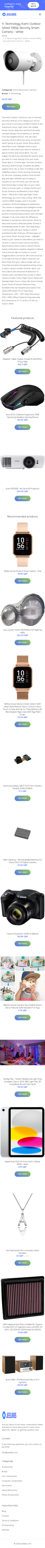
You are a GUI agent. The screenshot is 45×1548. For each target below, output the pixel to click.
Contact (5, 1516)
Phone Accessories (10, 1495)
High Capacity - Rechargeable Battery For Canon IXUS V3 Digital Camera (22, 861)
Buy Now (11, 107)
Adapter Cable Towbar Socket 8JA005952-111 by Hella (22, 360)
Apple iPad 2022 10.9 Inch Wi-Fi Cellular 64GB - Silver (22, 1162)
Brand (4, 1471)
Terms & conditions (10, 1520)
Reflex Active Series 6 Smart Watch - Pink (22, 571)
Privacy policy (8, 1525)
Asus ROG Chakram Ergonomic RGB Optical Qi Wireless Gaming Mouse (22, 415)
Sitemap (5, 1530)
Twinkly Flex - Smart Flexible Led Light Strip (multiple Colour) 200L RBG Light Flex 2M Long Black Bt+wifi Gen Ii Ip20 (22, 1081)
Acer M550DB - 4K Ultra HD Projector (22, 488)
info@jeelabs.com (10, 1452)
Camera (32, 90)
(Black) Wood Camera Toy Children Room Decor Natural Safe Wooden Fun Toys (22, 1006)
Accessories (7, 1467)
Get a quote (33, 5)
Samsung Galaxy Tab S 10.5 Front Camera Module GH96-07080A (22, 787)
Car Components (9, 1476)
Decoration (7, 1485)
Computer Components (12, 1481)
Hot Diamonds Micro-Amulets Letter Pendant (22, 1251)
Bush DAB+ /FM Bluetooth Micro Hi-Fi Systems (22, 1381)
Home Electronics (20, 90)
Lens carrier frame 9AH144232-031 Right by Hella (22, 631)
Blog (4, 1511)
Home (4, 36)
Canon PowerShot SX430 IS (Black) (22, 933)
